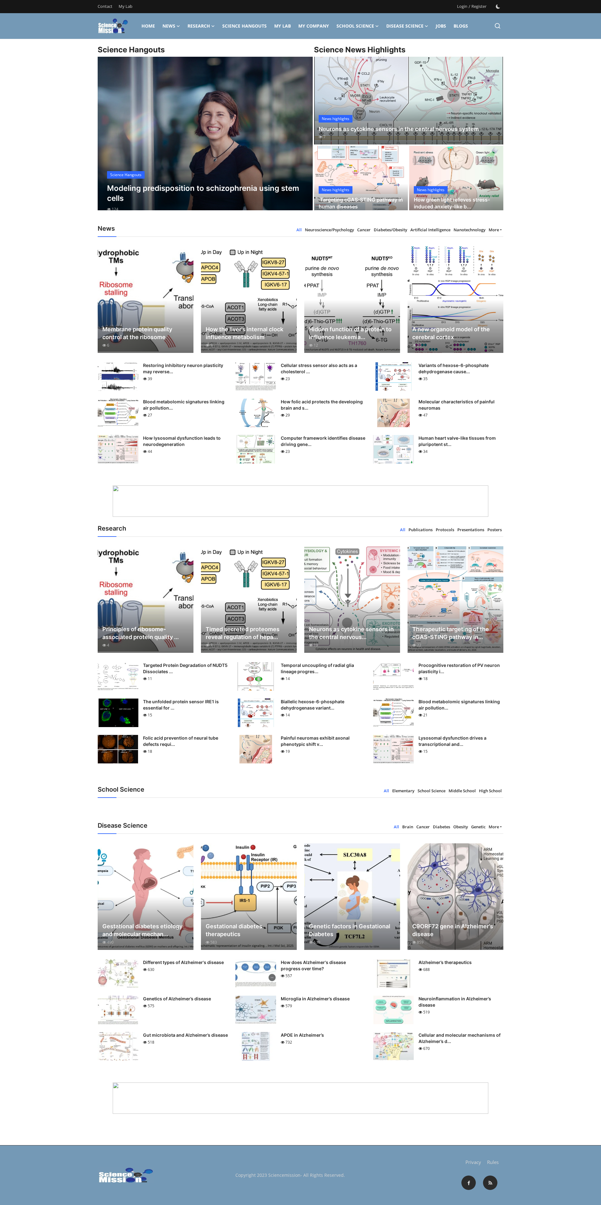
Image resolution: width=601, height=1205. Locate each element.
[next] (302, 139)
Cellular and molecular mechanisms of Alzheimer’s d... (460, 1038)
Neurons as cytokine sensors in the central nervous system (399, 129)
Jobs (441, 26)
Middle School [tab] (462, 791)
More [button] (494, 230)
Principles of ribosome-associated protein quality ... (140, 633)
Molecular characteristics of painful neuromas (457, 405)
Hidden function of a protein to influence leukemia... (350, 333)
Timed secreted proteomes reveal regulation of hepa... (243, 633)
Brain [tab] (407, 827)
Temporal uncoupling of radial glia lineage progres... (317, 668)
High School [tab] (490, 791)
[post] (205, 139)
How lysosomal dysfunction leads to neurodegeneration (182, 441)
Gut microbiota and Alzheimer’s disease (185, 1035)
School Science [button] (355, 26)
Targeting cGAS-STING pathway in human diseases (361, 203)
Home (148, 26)
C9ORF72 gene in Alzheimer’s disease (452, 930)
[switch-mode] (498, 6)
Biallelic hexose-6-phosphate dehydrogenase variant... (312, 704)
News (168, 26)
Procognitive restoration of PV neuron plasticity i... (459, 668)
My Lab (125, 6)
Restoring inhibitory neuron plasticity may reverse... (183, 368)
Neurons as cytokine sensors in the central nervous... (351, 633)
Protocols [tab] (445, 529)
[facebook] (468, 1183)
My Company (313, 26)
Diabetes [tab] (441, 827)
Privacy (473, 1162)
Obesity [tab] (460, 827)
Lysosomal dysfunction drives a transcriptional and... (452, 741)
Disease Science (405, 26)
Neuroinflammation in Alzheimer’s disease (455, 1002)
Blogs (461, 26)
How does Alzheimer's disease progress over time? (313, 965)
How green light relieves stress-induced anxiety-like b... (452, 203)
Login (462, 6)
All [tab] (299, 230)
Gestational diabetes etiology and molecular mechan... (142, 930)
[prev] (108, 139)
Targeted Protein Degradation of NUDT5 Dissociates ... (185, 668)
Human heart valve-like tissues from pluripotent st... (457, 441)
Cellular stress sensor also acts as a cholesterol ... (319, 368)
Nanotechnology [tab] (469, 230)
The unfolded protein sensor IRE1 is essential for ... (181, 704)
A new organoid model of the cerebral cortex (451, 333)
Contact (105, 6)
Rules (493, 1162)
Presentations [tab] (470, 529)
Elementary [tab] (403, 791)
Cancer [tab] (364, 230)
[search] (497, 26)
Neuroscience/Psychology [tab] (329, 230)
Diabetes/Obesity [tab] (390, 230)
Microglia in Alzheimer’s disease (315, 998)
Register (478, 6)
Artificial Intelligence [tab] (430, 230)
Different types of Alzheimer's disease (183, 962)
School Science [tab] (431, 791)
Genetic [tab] (478, 827)
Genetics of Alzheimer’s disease (177, 998)
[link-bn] (300, 501)
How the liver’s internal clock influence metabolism (244, 333)
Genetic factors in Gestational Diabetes (349, 930)
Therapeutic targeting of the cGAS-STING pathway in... (450, 633)
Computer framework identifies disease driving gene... (323, 441)
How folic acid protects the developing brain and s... (322, 405)
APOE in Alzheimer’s (302, 1035)
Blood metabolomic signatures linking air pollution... (183, 405)
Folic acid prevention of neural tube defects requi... (180, 741)
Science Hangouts (244, 26)
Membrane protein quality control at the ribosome (137, 333)
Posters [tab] (494, 529)
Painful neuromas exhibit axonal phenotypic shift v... (315, 741)
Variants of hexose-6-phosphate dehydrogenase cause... (454, 368)
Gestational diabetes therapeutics (234, 930)
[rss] (490, 1183)
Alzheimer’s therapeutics (445, 962)
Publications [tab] (420, 529)
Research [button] (198, 26)
